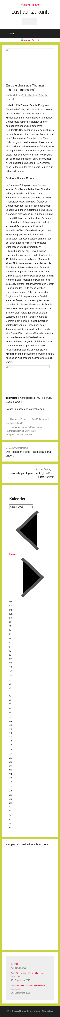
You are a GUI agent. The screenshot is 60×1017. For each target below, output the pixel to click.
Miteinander (35, 427)
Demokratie (15, 427)
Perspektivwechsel (15, 434)
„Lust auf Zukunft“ (14, 423)
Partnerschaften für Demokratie (35, 419)
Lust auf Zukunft (30, 12)
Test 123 (14, 964)
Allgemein (14, 419)
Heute (12, 554)
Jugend (25, 427)
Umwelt (28, 434)
